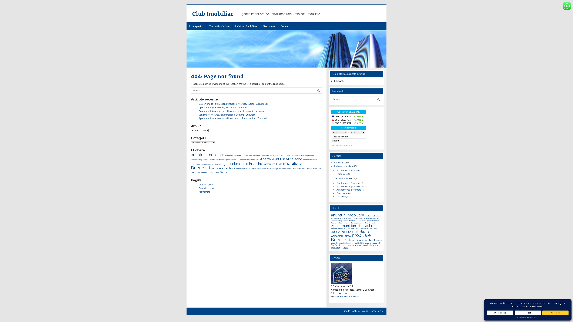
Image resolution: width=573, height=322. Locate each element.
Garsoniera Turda (272, 163)
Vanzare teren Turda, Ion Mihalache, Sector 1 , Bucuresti (227, 114)
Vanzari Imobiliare (219, 26)
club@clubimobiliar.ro (348, 296)
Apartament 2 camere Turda (263, 155)
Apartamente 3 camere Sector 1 (203, 160)
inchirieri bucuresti (262, 169)
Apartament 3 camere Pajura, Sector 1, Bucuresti (223, 107)
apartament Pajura (310, 160)
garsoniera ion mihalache (243, 164)
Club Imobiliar (213, 13)
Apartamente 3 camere (348, 186)
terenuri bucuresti (210, 172)
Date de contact (207, 188)
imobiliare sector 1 (222, 168)
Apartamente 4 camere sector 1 (227, 160)
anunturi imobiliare (207, 155)
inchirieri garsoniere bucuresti (280, 169)
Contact (285, 26)
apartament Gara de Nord (249, 160)
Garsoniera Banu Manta (214, 164)
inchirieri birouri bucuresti (245, 169)
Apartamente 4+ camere (348, 189)
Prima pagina (196, 26)
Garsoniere (342, 174)
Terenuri (340, 196)
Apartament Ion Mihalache (281, 159)
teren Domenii (307, 169)
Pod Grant (296, 168)
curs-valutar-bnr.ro (345, 145)
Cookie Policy (206, 184)
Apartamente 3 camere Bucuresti (303, 155)
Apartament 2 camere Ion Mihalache (238, 155)
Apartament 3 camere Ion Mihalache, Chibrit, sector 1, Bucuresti (231, 111)
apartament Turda (198, 164)
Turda (223, 172)
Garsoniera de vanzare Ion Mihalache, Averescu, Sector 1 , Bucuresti (233, 104)
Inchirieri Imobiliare (246, 26)
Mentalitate (269, 26)
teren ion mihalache (361, 245)
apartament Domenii (282, 155)
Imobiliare (339, 162)
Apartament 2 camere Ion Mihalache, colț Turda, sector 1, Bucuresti (233, 118)
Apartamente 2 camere (348, 170)
